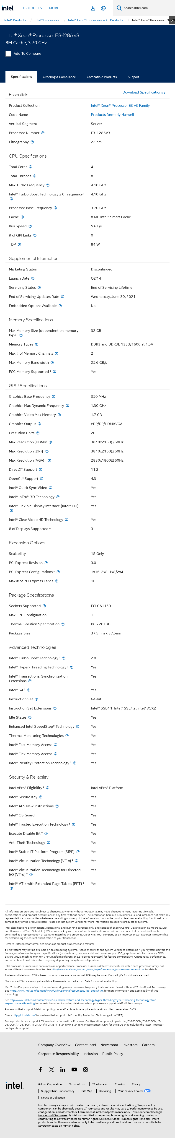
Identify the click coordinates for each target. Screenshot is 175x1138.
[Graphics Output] (39, 424)
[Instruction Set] (36, 699)
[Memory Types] (36, 344)
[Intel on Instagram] (85, 1070)
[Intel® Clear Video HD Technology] (66, 520)
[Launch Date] (32, 278)
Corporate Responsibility (58, 1054)
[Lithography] (32, 142)
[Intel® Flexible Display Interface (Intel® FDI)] (11, 510)
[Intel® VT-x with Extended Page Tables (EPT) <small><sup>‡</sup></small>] (11, 888)
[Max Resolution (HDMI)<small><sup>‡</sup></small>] (50, 442)
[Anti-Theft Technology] (48, 842)
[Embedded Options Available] (60, 306)
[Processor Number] (42, 133)
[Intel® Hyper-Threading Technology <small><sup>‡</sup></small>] (71, 667)
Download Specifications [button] (143, 92)
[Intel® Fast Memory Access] (55, 745)
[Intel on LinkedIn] (63, 1070)
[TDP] (19, 244)
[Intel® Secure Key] (40, 797)
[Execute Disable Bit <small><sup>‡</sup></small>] (46, 833)
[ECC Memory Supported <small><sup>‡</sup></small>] (54, 372)
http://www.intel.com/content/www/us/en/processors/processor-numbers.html (97, 969)
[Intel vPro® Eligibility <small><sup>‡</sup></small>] (47, 788)
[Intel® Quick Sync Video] (50, 488)
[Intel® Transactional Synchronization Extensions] (29, 681)
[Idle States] (29, 717)
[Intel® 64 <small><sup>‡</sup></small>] (28, 690)
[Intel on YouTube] (74, 1070)
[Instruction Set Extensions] (54, 708)
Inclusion (90, 1054)
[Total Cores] (30, 167)
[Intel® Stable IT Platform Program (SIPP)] (77, 852)
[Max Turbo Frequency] (47, 185)
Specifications (21, 77)
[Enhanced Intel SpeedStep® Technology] (77, 726)
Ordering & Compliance (59, 77)
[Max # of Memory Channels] (56, 353)
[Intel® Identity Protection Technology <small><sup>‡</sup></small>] (74, 763)
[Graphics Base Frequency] (53, 396)
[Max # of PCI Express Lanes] (56, 581)
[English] (103, 8)
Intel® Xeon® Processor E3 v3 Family (120, 105)
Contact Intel (85, 1045)
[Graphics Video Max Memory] (59, 415)
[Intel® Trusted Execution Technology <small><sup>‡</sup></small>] (73, 824)
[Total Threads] (34, 176)
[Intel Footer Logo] (14, 1085)
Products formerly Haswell (112, 114)
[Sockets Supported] (44, 606)
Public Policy (112, 1054)
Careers (148, 1045)
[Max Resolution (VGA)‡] (49, 460)
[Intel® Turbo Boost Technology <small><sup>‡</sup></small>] (63, 658)
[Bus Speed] (30, 226)
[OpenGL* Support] (41, 479)
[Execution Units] (37, 433)
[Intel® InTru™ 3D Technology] (57, 497)
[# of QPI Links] (34, 235)
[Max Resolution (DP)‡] (46, 451)
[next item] (172, 20)
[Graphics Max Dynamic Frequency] (67, 406)
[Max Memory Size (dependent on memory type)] (20, 335)
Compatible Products (102, 77)
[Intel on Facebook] (40, 1070)
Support (133, 77)
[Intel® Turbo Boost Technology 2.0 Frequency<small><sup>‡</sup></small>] (11, 199)
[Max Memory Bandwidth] (52, 362)
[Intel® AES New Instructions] (56, 806)
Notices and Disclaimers (52, 1115)
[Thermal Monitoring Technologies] (66, 736)
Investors (130, 1045)
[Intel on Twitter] (52, 1070)
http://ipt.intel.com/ (24, 1015)
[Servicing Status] (39, 287)
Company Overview (54, 1045)
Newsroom (109, 1045)
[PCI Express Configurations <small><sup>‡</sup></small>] (58, 572)
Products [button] (32, 8)
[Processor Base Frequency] (55, 208)
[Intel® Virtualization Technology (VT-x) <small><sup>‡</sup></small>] (76, 861)
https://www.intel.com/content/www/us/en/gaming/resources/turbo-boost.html (56, 991)
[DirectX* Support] (40, 469)
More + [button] (55, 8)
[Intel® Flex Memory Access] (55, 754)
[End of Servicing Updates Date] (62, 297)
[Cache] (22, 217)
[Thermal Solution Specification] (62, 624)
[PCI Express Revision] (46, 563)
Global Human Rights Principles (131, 1118)
